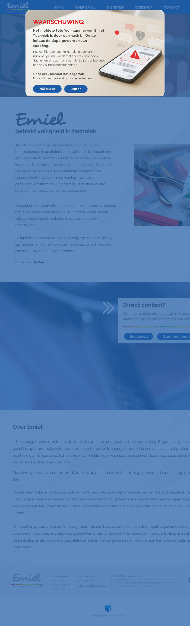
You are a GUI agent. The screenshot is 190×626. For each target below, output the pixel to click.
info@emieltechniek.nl (63, 65)
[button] (76, 89)
